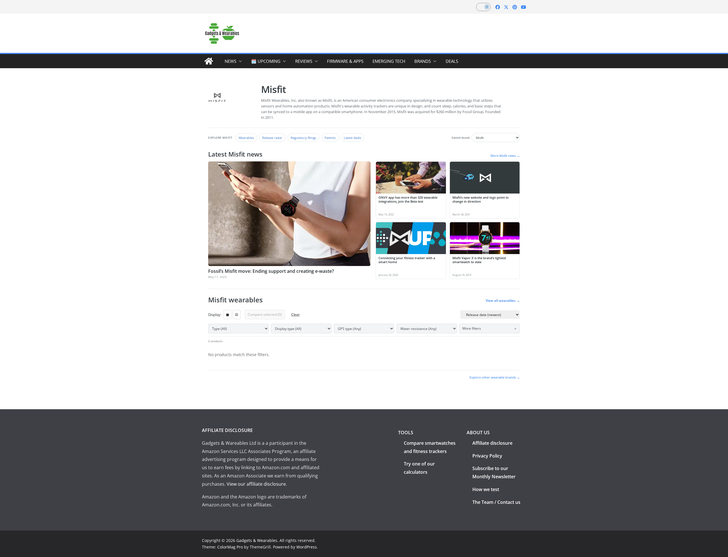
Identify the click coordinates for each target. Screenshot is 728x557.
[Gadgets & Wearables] (208, 61)
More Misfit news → (505, 155)
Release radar (272, 138)
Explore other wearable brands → (495, 377)
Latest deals (352, 138)
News (230, 61)
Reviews (303, 61)
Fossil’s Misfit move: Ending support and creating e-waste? (271, 271)
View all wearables (503, 300)
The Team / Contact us (496, 502)
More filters (471, 328)
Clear (295, 314)
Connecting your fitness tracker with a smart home (407, 260)
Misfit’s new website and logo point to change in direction (480, 199)
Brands (422, 61)
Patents (330, 138)
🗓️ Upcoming (265, 61)
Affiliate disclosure (492, 443)
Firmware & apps (345, 61)
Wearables (246, 138)
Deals (452, 61)
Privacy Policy (487, 456)
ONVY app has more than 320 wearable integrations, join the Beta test (408, 199)
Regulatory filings (303, 138)
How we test (485, 489)
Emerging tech (389, 61)
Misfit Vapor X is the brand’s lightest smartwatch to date (479, 260)
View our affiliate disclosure (256, 484)
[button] (239, 61)
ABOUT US (478, 432)
